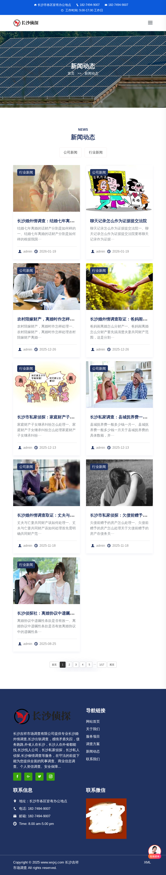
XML (147, 862)
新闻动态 (91, 73)
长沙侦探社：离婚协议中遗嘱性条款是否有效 (57, 613)
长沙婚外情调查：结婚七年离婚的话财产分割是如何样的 (67, 221)
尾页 (112, 664)
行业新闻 (96, 152)
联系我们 (93, 759)
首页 (71, 73)
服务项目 (93, 736)
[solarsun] (26, 23)
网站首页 (93, 721)
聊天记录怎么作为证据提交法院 (118, 221)
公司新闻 (70, 152)
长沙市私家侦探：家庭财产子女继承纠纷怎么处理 (61, 417)
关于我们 (93, 729)
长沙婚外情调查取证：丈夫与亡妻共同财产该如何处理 (65, 515)
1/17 (101, 664)
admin (28, 251)
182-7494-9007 (90, 4)
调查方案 (93, 744)
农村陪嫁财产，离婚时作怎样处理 (47, 319)
